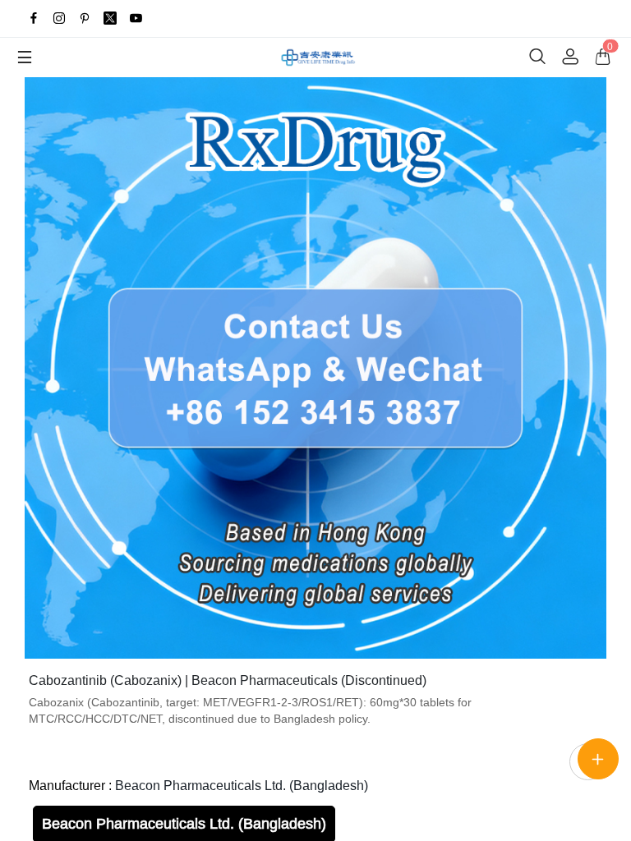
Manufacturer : (198, 786)
